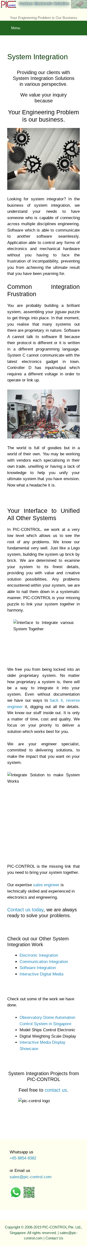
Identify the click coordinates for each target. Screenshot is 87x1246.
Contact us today (25, 909)
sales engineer (46, 885)
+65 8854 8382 (23, 1158)
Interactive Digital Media (41, 974)
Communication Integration (44, 961)
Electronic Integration (39, 955)
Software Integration (38, 967)
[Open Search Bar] (80, 24)
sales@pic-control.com (30, 1177)
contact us (56, 1090)
